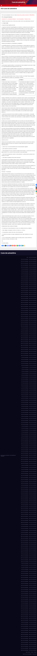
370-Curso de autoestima (32, 620)
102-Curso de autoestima (32, 357)
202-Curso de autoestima (32, 455)
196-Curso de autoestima (32, 449)
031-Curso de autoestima (24, 288)
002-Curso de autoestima (32, 259)
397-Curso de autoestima (24, 648)
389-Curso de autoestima (24, 640)
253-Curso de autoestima (24, 506)
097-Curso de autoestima (24, 353)
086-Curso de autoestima (32, 341)
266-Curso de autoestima (32, 518)
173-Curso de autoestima (24, 428)
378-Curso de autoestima (32, 628)
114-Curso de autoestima (32, 369)
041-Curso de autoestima (24, 298)
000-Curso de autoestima (32, 257)
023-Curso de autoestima (24, 280)
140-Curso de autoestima (32, 394)
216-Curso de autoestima (32, 469)
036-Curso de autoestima (32, 292)
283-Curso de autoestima (24, 536)
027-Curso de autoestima (24, 284)
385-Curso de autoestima (24, 636)
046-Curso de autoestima (32, 302)
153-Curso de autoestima (24, 408)
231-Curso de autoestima (24, 485)
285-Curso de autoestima (24, 538)
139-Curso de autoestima (24, 394)
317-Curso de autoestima (24, 569)
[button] (2, 245)
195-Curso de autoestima (24, 449)
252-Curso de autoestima (32, 504)
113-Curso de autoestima (25, 369)
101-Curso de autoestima (24, 357)
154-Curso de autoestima (32, 408)
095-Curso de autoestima (24, 351)
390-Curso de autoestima (32, 640)
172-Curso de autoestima (32, 426)
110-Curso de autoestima (32, 365)
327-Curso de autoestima (24, 579)
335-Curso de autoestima (24, 587)
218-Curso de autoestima (32, 471)
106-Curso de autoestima (32, 361)
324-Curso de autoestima (32, 575)
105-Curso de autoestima (24, 361)
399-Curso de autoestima (24, 650)
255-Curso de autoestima (24, 508)
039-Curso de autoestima (24, 296)
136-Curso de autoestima (32, 390)
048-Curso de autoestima (32, 304)
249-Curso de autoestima (24, 502)
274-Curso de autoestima (32, 526)
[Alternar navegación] (19, 5)
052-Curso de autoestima (32, 308)
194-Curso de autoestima (32, 447)
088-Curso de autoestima (32, 343)
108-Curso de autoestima (32, 363)
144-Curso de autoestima (32, 398)
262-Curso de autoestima (32, 514)
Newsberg (13, 455)
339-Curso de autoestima (24, 591)
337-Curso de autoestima (24, 589)
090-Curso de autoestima (32, 345)
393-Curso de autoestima (24, 644)
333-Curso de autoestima (24, 585)
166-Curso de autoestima (32, 420)
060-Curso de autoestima (32, 316)
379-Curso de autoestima (24, 630)
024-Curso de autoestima (32, 280)
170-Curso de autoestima (32, 424)
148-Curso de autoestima (32, 402)
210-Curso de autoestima (32, 463)
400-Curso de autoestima (32, 650)
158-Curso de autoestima (32, 412)
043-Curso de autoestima (24, 300)
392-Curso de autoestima (32, 642)
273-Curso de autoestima (24, 526)
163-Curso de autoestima (24, 418)
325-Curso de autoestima (24, 577)
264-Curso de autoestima (32, 516)
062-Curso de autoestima (32, 318)
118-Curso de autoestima (32, 373)
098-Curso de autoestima (32, 353)
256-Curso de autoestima (32, 508)
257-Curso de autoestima (24, 510)
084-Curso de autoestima (32, 339)
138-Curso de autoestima (32, 392)
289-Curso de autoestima (24, 542)
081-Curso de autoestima (24, 337)
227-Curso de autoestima (24, 481)
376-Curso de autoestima (32, 626)
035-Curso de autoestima (24, 292)
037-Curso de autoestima (24, 294)
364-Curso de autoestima (32, 614)
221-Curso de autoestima (24, 475)
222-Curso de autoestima (32, 475)
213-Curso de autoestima (24, 467)
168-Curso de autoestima (32, 422)
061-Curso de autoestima (24, 318)
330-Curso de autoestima (32, 581)
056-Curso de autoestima (32, 312)
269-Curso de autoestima (24, 522)
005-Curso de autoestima (24, 263)
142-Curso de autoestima (32, 396)
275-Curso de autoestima (24, 528)
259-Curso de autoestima (24, 512)
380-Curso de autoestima (32, 630)
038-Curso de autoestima (32, 294)
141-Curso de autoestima (24, 396)
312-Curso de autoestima (32, 563)
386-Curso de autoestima (32, 636)
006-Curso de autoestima (32, 263)
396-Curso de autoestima (32, 646)
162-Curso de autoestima (32, 416)
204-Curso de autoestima (32, 457)
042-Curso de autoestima (32, 298)
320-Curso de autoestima (32, 571)
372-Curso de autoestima (32, 622)
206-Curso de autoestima (32, 459)
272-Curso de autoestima (32, 524)
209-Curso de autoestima (24, 463)
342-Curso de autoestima (32, 593)
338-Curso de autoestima (32, 589)
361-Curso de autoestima (24, 612)
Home (27, 257)
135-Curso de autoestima (24, 390)
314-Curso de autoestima (32, 565)
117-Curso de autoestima (25, 373)
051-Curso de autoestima (24, 308)
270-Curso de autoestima (32, 522)
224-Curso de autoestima (32, 477)
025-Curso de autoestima (24, 282)
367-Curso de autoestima (24, 618)
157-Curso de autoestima (24, 412)
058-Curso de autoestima (32, 314)
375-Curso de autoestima (24, 626)
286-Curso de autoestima (32, 538)
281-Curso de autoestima (24, 534)
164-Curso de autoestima (32, 418)
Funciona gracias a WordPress (5, 455)
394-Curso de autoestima (32, 644)
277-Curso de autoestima (24, 530)
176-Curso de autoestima (32, 430)
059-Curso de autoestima (24, 316)
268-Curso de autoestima (32, 520)
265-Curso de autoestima (24, 518)
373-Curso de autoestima (24, 624)
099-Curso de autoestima (24, 355)
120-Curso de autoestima (32, 375)
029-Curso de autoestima (24, 286)
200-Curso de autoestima (32, 453)
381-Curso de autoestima (24, 632)
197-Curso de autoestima (24, 451)
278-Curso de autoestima (32, 530)
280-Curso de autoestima (32, 532)
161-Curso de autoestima (24, 416)
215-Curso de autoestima (24, 469)
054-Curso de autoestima (32, 310)
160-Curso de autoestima (32, 414)
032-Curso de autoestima (32, 288)
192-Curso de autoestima (32, 445)
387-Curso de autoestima (24, 638)
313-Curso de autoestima (24, 565)
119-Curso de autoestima (24, 375)
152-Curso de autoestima (32, 406)
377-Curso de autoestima (24, 628)
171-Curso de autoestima (24, 426)
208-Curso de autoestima (32, 461)
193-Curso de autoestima (24, 447)
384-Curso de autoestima (32, 634)
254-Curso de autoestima (32, 506)
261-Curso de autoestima (24, 514)
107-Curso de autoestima (24, 363)
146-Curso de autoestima (32, 400)
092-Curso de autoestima (32, 347)
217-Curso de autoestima (24, 471)
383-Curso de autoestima (24, 634)
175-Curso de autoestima (24, 430)
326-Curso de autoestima (32, 577)
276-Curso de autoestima (32, 528)
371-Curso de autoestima (24, 622)
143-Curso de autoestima (24, 398)
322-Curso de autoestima (32, 573)
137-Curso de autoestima (24, 392)
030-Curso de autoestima (32, 286)
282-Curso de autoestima (32, 534)
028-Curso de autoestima (32, 284)
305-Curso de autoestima (24, 557)
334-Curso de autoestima (32, 585)
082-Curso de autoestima (32, 337)
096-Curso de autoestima (32, 351)
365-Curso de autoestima (24, 616)
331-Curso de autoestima (24, 583)
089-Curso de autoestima (24, 345)
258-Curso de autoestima (32, 510)
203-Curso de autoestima (24, 457)
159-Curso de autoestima (24, 414)
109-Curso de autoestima (25, 365)
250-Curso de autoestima (32, 502)
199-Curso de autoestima (24, 453)
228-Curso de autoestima (32, 481)
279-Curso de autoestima (24, 532)
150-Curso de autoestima (32, 404)
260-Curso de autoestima (32, 512)
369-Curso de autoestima (24, 620)
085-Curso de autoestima (24, 341)
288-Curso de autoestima (32, 540)
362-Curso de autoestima (32, 612)
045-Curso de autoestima (24, 302)
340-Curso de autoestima (32, 591)
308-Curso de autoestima (32, 559)
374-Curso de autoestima (32, 624)
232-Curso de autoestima (32, 485)
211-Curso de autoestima (24, 465)
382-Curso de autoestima (32, 632)
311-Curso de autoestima (24, 563)
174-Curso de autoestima (32, 428)
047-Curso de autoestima (24, 304)
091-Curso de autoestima (24, 347)
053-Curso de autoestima (24, 310)
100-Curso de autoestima (32, 355)
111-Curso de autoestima (25, 367)
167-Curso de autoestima (24, 422)
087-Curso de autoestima (24, 343)
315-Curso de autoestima (24, 567)
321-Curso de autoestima (24, 573)
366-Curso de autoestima (32, 616)
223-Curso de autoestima (24, 477)
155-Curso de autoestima (24, 410)
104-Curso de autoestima (32, 359)
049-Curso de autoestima (24, 306)
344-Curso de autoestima (32, 595)
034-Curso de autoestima (32, 290)
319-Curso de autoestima (24, 571)
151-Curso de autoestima (24, 406)
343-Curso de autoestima (24, 595)
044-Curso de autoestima (32, 300)
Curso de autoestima (18, 2)
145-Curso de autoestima (24, 400)
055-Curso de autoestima (24, 312)
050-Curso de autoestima (32, 306)
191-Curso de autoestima (24, 445)
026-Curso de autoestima (32, 282)
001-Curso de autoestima (24, 259)
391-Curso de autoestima (24, 642)
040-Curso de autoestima (32, 296)
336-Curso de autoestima (32, 587)
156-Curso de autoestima (32, 410)
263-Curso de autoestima (24, 516)
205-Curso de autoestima (24, 459)
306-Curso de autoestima (32, 557)
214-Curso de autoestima (32, 467)
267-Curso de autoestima (24, 520)
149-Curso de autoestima (24, 404)
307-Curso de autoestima (24, 559)
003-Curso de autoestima (24, 261)
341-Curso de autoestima (24, 593)
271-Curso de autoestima (24, 524)
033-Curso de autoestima (24, 290)
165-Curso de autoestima (24, 420)
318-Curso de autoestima (32, 569)
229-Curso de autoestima (24, 483)
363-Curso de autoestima (24, 614)
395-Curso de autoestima (24, 646)
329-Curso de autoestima (24, 581)
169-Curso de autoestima (24, 424)
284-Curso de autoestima (32, 536)
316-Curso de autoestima (32, 567)
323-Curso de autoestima (24, 575)
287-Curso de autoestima (24, 540)
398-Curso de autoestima (32, 648)
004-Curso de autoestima (32, 261)
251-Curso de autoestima (24, 504)
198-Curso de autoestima (32, 451)
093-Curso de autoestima (24, 349)
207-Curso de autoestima (24, 461)
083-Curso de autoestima (24, 339)
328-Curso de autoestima (32, 579)
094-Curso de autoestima (32, 349)
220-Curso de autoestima (32, 473)
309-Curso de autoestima (24, 561)
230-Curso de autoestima (32, 483)
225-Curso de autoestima (24, 479)
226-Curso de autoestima (32, 479)
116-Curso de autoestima (32, 371)
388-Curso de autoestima (32, 638)
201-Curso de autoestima (24, 455)
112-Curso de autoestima (32, 367)
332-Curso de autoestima (32, 583)
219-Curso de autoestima (24, 473)
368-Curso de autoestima (32, 618)
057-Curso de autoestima (24, 314)
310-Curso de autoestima (32, 561)
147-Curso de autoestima (24, 402)
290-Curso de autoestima (32, 542)
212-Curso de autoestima (32, 465)
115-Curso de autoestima (25, 371)
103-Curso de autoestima (24, 359)
